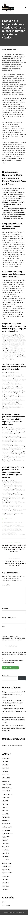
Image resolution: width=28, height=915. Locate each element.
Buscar (22, 678)
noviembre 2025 (7, 788)
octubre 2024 (6, 830)
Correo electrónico (8, 618)
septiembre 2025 (7, 794)
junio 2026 (5, 765)
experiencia (5, 527)
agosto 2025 (5, 797)
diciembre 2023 (6, 863)
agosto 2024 (5, 837)
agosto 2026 (5, 758)
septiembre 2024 (7, 833)
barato (4, 902)
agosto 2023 (5, 876)
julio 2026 (5, 761)
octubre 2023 (6, 869)
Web (3, 626)
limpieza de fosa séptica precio (14, 529)
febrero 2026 (6, 778)
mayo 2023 (5, 886)
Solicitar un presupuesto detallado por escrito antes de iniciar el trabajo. (13, 204)
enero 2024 (5, 860)
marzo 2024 (5, 853)
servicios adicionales (7, 535)
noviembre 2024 (7, 827)
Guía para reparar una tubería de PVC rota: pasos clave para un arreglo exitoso (13, 694)
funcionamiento (19, 527)
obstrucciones (14, 531)
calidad (20, 523)
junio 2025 (5, 804)
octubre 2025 (6, 791)
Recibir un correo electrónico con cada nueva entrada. (12, 661)
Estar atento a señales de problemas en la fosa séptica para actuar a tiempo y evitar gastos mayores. (14, 216)
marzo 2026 (5, 774)
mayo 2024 (5, 847)
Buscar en (5, 675)
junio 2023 (5, 883)
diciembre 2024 (6, 824)
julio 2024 (5, 840)
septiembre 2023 (7, 873)
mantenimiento (6, 531)
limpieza (4, 529)
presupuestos (5, 533)
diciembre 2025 (6, 784)
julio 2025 (5, 801)
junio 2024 (5, 843)
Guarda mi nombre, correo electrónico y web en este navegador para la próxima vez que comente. (13, 638)
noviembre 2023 (7, 866)
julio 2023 (5, 879)
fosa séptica (11, 527)
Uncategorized (8, 519)
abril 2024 (5, 850)
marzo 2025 (5, 814)
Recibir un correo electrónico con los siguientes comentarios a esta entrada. (14, 653)
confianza (4, 525)
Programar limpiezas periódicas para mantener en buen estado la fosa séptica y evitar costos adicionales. (14, 210)
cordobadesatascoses (10, 49)
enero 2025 (5, 820)
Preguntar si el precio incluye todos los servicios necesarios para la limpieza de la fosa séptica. (14, 198)
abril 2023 (5, 889)
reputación (12, 533)
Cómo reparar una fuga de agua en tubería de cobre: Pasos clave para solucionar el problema (12, 702)
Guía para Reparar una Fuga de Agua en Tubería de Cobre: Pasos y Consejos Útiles (14, 711)
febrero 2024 (6, 856)
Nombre (5, 608)
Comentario (6, 585)
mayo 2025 (5, 807)
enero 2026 (5, 781)
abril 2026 (5, 771)
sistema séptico (17, 535)
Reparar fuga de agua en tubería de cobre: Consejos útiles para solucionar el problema (13, 728)
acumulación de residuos (10, 523)
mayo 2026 (5, 768)
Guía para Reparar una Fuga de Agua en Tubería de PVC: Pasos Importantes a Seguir (13, 719)
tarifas (23, 535)
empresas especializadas (14, 525)
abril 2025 (5, 810)
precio (20, 531)
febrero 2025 (6, 817)
